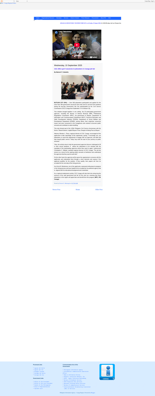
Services (66, 18)
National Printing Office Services (74, 383)
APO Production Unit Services (73, 381)
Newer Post (56, 189)
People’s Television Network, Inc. (74, 376)
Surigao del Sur (39, 375)
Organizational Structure (48, 18)
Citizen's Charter (75, 18)
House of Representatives (42, 386)
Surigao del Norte (39, 373)
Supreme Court (38, 388)
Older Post (99, 189)
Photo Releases (85, 18)
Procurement (95, 18)
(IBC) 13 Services (69, 388)
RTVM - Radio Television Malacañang (75, 378)
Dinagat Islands (39, 371)
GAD (109, 18)
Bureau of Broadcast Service (72, 380)
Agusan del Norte (39, 368)
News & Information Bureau (72, 375)
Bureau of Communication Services (74, 385)
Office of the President (41, 381)
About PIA (103, 18)
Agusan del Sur (38, 369)
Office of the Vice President (43, 383)
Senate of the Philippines (42, 385)
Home (37, 18)
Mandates (59, 18)
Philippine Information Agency (73, 369)
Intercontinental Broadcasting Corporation (77, 387)
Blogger (93, 392)
